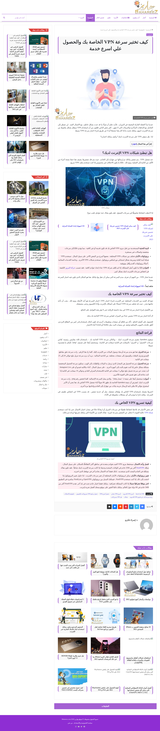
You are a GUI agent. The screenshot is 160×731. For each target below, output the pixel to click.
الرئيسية (152, 18)
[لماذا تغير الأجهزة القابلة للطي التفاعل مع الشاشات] (38, 95)
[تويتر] (136, 506)
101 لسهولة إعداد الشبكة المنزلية (73, 226)
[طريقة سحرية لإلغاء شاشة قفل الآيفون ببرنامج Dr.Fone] (105, 616)
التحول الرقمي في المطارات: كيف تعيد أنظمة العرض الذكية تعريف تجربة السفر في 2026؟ (17, 51)
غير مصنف (43, 377)
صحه (45, 370)
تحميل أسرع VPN (104, 494)
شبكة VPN (148, 413)
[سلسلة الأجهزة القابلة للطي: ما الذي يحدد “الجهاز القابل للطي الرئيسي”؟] (16, 120)
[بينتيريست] (125, 506)
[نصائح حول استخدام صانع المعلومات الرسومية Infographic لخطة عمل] (138, 560)
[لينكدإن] (131, 506)
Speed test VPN (140, 494)
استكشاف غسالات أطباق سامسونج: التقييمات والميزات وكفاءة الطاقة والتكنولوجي (138, 660)
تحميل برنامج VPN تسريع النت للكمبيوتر (86, 494)
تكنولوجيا (90, 18)
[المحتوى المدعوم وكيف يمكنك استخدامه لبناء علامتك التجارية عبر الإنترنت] (72, 616)
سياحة (45, 363)
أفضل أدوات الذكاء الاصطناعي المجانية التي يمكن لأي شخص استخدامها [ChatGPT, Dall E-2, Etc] (138, 690)
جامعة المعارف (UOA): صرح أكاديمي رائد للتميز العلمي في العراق (38, 200)
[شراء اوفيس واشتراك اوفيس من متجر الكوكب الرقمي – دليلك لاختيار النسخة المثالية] (38, 68)
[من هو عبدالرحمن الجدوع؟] (16, 273)
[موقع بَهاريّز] (146, 7)
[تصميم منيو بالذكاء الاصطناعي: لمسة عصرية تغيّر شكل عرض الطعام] (38, 39)
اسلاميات (124, 18)
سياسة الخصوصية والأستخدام (83, 723)
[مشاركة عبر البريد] (109, 506)
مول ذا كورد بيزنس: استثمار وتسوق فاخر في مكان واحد (16, 198)
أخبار (144, 18)
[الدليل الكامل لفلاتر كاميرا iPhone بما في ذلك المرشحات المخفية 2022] (105, 645)
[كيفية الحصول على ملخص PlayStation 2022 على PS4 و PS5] (105, 676)
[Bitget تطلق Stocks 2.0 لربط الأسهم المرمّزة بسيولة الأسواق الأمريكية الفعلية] (38, 273)
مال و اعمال (43, 384)
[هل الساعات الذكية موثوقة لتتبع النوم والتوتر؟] (105, 560)
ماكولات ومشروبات (40, 381)
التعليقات (105, 706)
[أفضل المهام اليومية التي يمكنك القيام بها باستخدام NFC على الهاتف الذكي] (16, 147)
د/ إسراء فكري (131, 520)
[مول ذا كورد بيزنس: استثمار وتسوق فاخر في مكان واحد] (16, 187)
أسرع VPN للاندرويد (128, 494)
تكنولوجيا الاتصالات (69, 494)
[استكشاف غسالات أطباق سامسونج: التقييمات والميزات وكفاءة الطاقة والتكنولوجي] (138, 646)
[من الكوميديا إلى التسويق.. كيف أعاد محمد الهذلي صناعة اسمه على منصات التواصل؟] (38, 213)
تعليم (109, 18)
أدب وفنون (136, 18)
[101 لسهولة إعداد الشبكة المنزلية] (97, 227)
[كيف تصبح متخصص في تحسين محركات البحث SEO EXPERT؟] (72, 676)
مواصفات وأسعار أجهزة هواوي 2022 (138, 599)
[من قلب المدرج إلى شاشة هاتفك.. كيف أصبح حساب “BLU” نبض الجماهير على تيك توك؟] (38, 299)
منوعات (44, 388)
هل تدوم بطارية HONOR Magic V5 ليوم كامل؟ (38, 156)
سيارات (44, 366)
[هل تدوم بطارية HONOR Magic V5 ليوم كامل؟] (72, 645)
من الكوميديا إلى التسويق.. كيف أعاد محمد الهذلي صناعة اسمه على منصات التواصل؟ (38, 226)
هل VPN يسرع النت (116, 497)
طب (45, 374)
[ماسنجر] (114, 506)
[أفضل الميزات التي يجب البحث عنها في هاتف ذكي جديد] (72, 557)
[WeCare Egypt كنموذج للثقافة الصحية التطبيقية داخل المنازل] (16, 67)
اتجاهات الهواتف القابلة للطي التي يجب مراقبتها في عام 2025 (17, 107)
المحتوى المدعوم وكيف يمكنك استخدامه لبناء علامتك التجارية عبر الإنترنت (72, 629)
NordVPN (140, 468)
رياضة (45, 359)
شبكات (126, 497)
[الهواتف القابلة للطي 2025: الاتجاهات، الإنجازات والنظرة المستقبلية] (38, 120)
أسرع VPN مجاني (116, 494)
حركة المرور (70, 268)
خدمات (44, 355)
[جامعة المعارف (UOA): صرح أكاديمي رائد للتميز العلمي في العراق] (38, 188)
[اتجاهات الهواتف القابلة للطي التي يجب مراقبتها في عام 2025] (16, 95)
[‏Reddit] (120, 506)
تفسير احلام (100, 18)
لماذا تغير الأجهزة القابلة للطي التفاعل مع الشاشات (39, 105)
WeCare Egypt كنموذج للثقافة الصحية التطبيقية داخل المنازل (17, 77)
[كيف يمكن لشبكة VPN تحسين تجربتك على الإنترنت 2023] (146, 232)
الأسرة (116, 18)
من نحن (70, 723)
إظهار (134, 144)
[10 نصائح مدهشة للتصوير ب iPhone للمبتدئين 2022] (138, 616)
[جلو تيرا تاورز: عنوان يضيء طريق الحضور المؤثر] (16, 218)
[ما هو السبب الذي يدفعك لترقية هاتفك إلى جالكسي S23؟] (105, 588)
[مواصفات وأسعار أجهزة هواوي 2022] (138, 588)
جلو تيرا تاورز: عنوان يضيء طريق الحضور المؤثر (17, 232)
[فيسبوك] (142, 506)
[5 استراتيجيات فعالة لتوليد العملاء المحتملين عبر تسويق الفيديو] (72, 588)
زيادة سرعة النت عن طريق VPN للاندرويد (141, 497)
